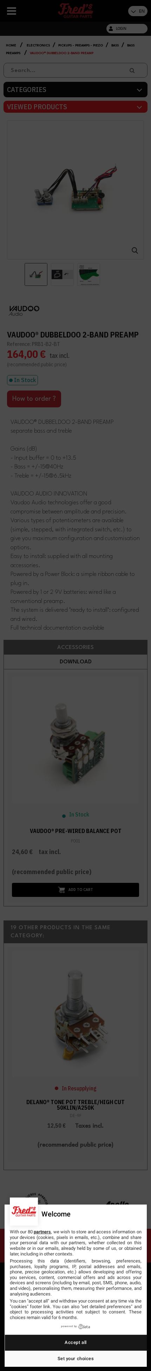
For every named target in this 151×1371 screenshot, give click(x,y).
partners (42, 1231)
